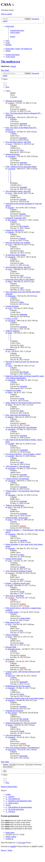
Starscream (12, 750)
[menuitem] (17, 30)
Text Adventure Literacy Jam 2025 (18, 191)
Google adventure (12, 306)
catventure (11, 117)
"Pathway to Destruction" (15, 505)
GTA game (21, 843)
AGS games (10, 659)
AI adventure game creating (16, 255)
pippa (10, 637)
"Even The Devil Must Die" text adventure (21, 427)
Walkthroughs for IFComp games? (18, 686)
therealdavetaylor (14, 649)
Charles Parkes (13, 612)
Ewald (10, 585)
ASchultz (22, 199)
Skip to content (6, 14)
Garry (10, 144)
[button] (7, 87)
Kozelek (11, 208)
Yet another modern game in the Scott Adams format (25, 698)
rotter (10, 507)
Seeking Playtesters (13, 154)
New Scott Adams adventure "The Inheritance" (23, 748)
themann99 (24, 682)
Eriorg (22, 694)
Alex (9, 624)
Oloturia (11, 232)
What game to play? (13, 622)
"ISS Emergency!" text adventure (18, 466)
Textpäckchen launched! (14, 711)
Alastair (13, 66)
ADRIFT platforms (13, 331)
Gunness (11, 103)
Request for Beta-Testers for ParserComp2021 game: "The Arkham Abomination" (25, 377)
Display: (6, 765)
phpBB (12, 846)
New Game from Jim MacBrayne (18, 415)
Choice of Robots (12, 635)
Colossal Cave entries (13, 390)
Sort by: (22, 765)
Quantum (11, 548)
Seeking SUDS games (14, 559)
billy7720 (11, 676)
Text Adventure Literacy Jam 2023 (18, 267)
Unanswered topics (13, 55)
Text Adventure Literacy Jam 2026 (18, 142)
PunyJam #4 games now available (18, 242)
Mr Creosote (12, 220)
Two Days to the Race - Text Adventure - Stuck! (23, 454)
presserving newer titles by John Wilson (20, 279)
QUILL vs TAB (11, 318)
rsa (9, 351)
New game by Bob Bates (15, 596)
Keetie (22, 399)
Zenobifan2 (24, 450)
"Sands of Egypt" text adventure (17, 479)
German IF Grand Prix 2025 (16, 218)
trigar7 (10, 520)
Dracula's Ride (11, 647)
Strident (11, 417)
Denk (10, 282)
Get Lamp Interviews (13, 735)
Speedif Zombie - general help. (17, 518)
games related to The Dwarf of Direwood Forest (23, 403)
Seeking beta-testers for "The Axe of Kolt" (21, 723)
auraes (22, 555)
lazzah (10, 725)
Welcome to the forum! (14, 101)
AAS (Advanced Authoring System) (19, 571)
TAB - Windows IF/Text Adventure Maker (21, 167)
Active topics (10, 57)
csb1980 (11, 444)
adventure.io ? (11, 349)
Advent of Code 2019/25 (15, 230)
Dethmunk (12, 296)
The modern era (10, 61)
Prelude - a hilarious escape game (18, 583)
